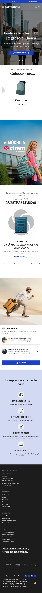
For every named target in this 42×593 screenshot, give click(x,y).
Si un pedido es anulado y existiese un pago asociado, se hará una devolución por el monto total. (21, 437)
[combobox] (34, 583)
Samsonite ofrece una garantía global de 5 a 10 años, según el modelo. (21, 455)
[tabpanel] (21, 225)
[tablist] (21, 264)
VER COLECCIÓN (19, 257)
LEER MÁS (22, 363)
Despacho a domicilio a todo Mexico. (21, 404)
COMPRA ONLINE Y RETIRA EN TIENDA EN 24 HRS (21, 2)
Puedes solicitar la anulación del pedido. (21, 420)
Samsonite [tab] (7, 264)
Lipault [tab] (34, 264)
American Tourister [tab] (21, 264)
